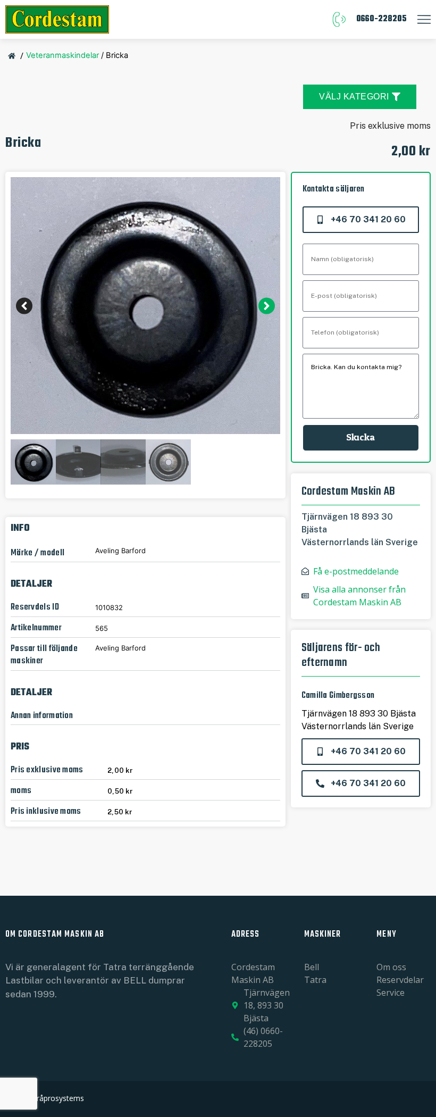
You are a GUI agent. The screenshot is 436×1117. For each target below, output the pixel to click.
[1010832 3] (145, 305)
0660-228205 (381, 19)
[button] (24, 305)
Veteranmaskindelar (62, 55)
